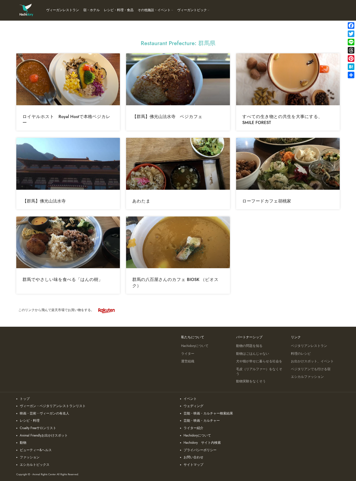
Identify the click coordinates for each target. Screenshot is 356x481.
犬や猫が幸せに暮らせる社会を (259, 361)
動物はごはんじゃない (252, 353)
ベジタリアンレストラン (309, 346)
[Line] (351, 42)
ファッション (30, 457)
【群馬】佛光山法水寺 (44, 201)
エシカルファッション (307, 377)
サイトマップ (193, 464)
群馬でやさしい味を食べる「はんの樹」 (62, 279)
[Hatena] (351, 67)
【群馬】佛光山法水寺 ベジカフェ (167, 116)
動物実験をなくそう (251, 381)
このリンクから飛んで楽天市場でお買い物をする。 (56, 310)
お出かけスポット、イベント (312, 361)
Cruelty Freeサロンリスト (38, 428)
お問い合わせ (193, 457)
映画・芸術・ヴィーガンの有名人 (44, 413)
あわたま (141, 201)
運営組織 (187, 361)
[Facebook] (351, 25)
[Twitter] (351, 34)
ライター (187, 353)
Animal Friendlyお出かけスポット (44, 435)
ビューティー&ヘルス (36, 450)
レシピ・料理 (30, 420)
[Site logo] (26, 10)
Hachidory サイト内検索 (202, 442)
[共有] (351, 75)
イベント (190, 399)
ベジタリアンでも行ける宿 (310, 369)
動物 (23, 442)
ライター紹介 (193, 428)
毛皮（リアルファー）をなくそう (259, 371)
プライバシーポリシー (200, 450)
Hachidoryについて (194, 346)
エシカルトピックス (34, 464)
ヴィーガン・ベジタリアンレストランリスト (53, 406)
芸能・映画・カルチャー (202, 420)
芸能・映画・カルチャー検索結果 (208, 413)
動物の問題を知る (249, 346)
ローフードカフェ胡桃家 (266, 201)
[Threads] (351, 50)
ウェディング (193, 406)
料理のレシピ (301, 353)
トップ (25, 399)
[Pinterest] (351, 58)
